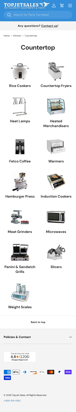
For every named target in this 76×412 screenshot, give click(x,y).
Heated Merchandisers (56, 123)
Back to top (38, 322)
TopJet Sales (18, 395)
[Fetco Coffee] (20, 146)
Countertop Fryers (56, 85)
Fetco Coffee (20, 161)
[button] (62, 5)
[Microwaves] (56, 217)
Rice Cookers (20, 85)
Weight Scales (20, 307)
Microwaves (56, 231)
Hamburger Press (20, 196)
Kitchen (17, 35)
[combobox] (38, 15)
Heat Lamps (20, 121)
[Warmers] (56, 146)
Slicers (56, 267)
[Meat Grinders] (20, 217)
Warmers (56, 161)
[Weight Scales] (20, 292)
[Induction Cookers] (56, 182)
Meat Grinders (20, 231)
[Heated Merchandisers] (56, 106)
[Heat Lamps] (20, 106)
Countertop (31, 35)
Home (7, 35)
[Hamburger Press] (20, 182)
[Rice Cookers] (20, 71)
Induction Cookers (56, 196)
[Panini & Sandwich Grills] (20, 252)
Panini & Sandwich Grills (19, 269)
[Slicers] (56, 252)
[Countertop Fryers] (56, 71)
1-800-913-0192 (12, 400)
